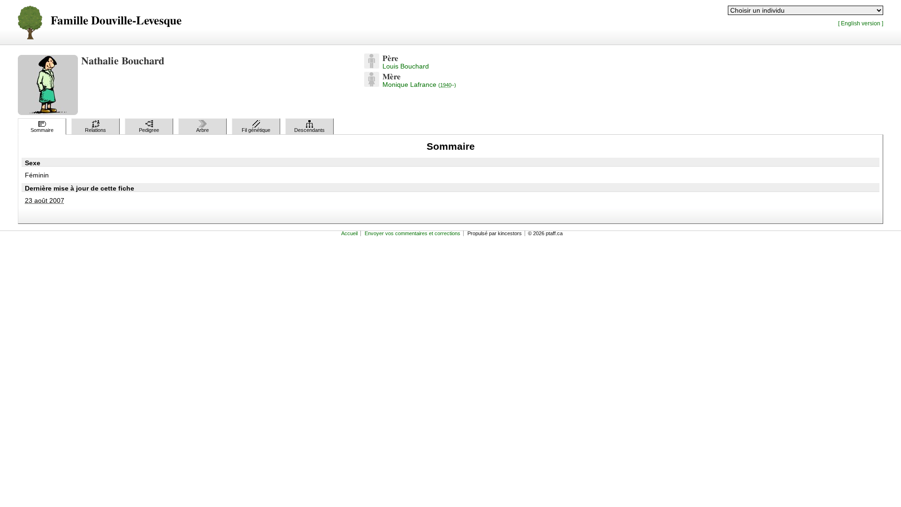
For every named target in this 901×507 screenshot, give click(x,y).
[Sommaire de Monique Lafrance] (371, 84)
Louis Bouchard (405, 66)
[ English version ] (860, 23)
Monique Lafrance (419, 84)
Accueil (349, 233)
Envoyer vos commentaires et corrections (412, 233)
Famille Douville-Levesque (116, 21)
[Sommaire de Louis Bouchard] (371, 66)
